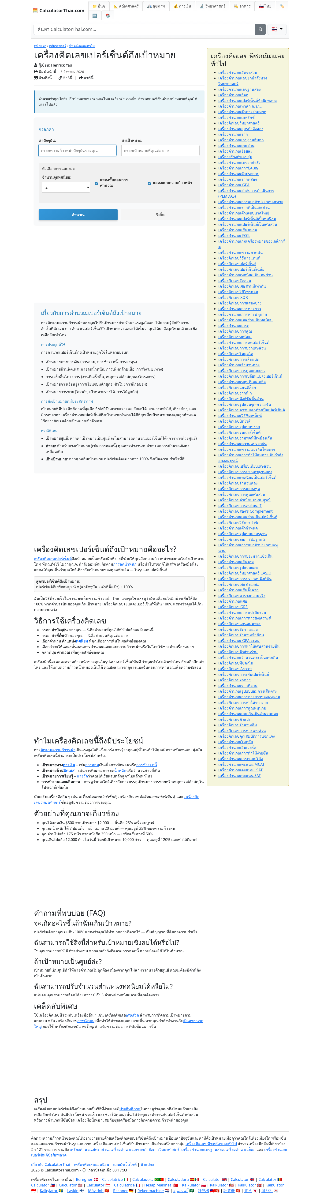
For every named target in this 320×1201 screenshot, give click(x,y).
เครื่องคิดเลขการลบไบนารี (240, 505)
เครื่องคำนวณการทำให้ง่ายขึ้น (243, 753)
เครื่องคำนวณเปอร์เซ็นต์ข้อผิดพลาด (247, 100)
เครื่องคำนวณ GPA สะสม (239, 640)
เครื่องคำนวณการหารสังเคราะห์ (245, 618)
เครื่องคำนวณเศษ (232, 601)
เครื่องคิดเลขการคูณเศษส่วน (241, 494)
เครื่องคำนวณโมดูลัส (235, 741)
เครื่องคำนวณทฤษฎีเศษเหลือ (242, 381)
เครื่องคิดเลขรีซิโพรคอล (238, 291)
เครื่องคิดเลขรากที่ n (235, 393)
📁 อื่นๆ (98, 6)
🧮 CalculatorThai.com (58, 10)
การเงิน (69, 764)
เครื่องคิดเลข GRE (233, 606)
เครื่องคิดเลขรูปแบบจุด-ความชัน (244, 404)
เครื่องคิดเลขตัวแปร (234, 719)
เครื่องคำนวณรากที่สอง (237, 179)
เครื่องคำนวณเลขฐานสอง (239, 89)
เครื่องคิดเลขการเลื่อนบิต (238, 359)
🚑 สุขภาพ (156, 6)
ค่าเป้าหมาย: (132, 140)
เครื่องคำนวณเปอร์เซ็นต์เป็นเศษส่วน (247, 224)
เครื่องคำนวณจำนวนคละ (239, 365)
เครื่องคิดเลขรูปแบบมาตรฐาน (242, 533)
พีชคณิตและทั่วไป (82, 46)
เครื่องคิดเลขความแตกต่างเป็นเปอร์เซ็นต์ (251, 410)
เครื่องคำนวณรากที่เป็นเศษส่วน (244, 207)
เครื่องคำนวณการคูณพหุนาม (242, 708)
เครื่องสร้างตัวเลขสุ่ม (235, 156)
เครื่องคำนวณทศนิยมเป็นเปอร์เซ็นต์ (247, 477)
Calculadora (142, 1179)
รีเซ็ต (160, 214)
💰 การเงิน (182, 6)
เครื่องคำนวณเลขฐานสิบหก (241, 140)
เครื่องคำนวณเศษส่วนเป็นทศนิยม (245, 320)
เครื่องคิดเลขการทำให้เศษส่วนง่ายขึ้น (248, 646)
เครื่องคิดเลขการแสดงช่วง (239, 303)
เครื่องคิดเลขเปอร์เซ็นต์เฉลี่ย (241, 269)
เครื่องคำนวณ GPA (233, 185)
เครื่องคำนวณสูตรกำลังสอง (240, 128)
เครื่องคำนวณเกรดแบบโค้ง (240, 758)
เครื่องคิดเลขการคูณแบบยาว (241, 370)
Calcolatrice (112, 1179)
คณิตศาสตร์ (57, 46)
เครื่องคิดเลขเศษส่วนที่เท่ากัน (242, 286)
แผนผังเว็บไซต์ (125, 1164)
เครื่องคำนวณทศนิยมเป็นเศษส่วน (245, 275)
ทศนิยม (82, 641)
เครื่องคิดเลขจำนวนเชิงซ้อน (241, 635)
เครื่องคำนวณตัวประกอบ (238, 173)
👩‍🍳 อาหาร (242, 6)
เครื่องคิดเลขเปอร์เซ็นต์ (53, 558)
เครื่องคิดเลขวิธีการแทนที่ (239, 258)
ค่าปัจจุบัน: (47, 140)
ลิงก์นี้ (67, 77)
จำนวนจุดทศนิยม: (56, 177)
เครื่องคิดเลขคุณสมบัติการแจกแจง (246, 736)
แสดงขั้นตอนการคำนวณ (114, 182)
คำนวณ (78, 214)
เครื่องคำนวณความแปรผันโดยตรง (246, 449)
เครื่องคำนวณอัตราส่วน (237, 72)
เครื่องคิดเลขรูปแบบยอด (238, 567)
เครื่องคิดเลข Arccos (235, 668)
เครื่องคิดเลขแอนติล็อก (237, 387)
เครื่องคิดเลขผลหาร (234, 680)
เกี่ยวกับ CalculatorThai (50, 1164)
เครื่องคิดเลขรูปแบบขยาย (239, 426)
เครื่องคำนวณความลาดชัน (240, 252)
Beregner (84, 1179)
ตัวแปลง (147, 1164)
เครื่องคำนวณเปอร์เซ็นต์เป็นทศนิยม (247, 218)
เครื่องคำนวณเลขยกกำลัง (239, 162)
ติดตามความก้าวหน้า (58, 749)
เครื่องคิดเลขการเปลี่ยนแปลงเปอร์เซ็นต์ (250, 376)
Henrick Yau (61, 65)
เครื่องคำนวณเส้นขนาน (237, 230)
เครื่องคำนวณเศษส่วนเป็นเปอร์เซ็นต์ (247, 516)
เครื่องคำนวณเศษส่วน (236, 145)
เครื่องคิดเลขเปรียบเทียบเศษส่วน (244, 466)
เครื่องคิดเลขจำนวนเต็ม (237, 725)
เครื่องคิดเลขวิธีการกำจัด (238, 522)
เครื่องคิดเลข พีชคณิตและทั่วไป (211, 1143)
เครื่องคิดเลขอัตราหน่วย (238, 629)
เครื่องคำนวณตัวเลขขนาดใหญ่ (243, 213)
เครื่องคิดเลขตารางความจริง (241, 595)
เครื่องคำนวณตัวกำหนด (238, 528)
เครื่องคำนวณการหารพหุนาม (242, 314)
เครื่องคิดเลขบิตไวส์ (234, 421)
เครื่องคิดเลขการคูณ (235, 331)
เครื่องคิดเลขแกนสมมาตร (239, 623)
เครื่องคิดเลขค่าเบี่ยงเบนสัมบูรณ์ (244, 500)
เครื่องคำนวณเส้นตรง (236, 561)
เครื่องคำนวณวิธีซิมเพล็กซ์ (240, 415)
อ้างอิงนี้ (45, 77)
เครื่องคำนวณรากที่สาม (237, 685)
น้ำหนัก (120, 770)
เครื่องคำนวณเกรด (233, 325)
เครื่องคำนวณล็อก (233, 95)
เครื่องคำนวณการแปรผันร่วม (242, 612)
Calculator (212, 1179)
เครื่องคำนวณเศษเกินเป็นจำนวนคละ (248, 713)
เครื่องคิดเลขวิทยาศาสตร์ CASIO (245, 573)
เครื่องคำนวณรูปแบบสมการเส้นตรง (247, 691)
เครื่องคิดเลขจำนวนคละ (238, 483)
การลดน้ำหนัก (125, 564)
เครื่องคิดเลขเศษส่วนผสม (239, 584)
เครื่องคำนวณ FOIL (234, 235)
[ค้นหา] (260, 29)
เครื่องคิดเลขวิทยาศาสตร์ (239, 123)
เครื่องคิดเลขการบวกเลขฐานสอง (245, 471)
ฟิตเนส (68, 770)
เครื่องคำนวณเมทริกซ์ (236, 117)
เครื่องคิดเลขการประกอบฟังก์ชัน (245, 578)
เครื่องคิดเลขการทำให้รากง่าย (243, 702)
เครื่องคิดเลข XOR (233, 297)
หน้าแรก (40, 46)
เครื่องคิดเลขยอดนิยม (91, 1164)
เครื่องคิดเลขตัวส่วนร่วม (238, 651)
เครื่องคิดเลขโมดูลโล (235, 353)
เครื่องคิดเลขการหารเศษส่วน (242, 730)
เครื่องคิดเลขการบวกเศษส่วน (242, 348)
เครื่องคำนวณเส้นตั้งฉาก (238, 590)
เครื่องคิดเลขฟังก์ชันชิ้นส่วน (241, 398)
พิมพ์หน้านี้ (47, 71)
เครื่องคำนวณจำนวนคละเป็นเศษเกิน (248, 657)
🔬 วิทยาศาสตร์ (212, 6)
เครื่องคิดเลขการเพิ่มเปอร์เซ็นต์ (243, 674)
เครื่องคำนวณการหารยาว (239, 308)
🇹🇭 (265, 6)
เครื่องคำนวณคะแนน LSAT (240, 770)
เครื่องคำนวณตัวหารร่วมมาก (242, 111)
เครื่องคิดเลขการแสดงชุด (239, 488)
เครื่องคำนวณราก (233, 134)
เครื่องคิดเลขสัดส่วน (234, 280)
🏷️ (282, 6)
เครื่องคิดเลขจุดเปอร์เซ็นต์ (239, 432)
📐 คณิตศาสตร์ (126, 6)
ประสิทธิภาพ (130, 1108)
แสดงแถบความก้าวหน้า (172, 182)
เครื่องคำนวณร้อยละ (235, 151)
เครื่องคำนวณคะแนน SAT (239, 775)
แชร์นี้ (88, 77)
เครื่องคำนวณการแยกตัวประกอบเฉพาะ (250, 201)
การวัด (82, 776)
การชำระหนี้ (146, 764)
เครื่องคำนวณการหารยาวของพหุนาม (249, 696)
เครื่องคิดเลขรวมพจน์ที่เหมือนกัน (245, 438)
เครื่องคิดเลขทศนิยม (235, 336)
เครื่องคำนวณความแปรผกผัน (242, 443)
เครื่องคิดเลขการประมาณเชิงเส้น (245, 556)
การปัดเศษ (85, 1020)
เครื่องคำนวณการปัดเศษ (238, 168)
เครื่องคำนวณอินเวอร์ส (237, 747)
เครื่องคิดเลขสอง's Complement (245, 511)
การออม (92, 764)
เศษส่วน (132, 1015)
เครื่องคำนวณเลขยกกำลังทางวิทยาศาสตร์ (145, 1149)
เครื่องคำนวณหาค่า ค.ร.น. (240, 106)
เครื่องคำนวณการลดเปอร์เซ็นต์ (243, 342)
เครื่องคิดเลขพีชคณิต (235, 663)
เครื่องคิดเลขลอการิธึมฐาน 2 (241, 539)
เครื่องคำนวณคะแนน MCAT (241, 764)
